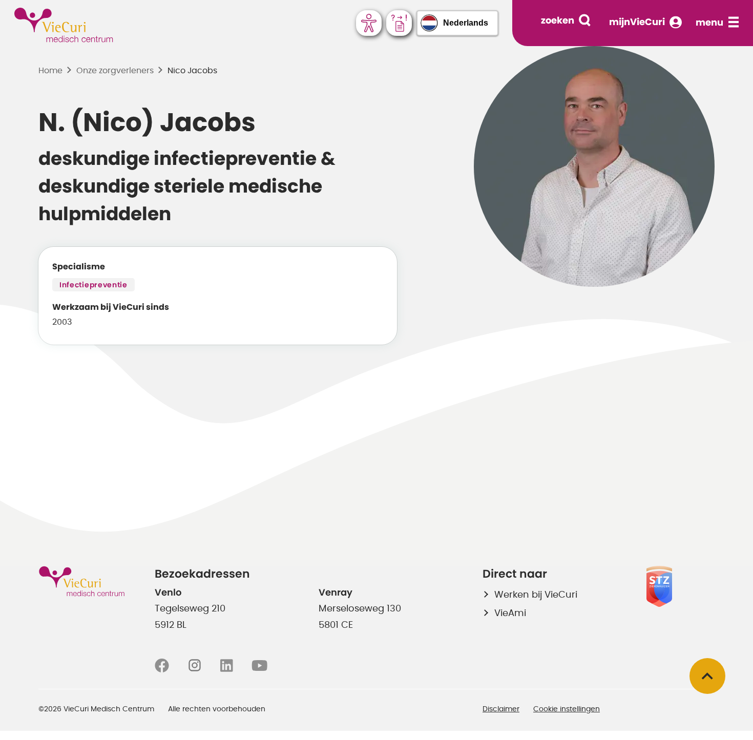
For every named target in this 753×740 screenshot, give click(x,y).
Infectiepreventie (93, 285)
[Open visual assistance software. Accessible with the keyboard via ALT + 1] (369, 23)
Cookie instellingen (566, 709)
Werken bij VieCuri (535, 595)
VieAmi (510, 613)
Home (50, 71)
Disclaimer (501, 709)
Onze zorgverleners (115, 71)
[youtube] (259, 666)
